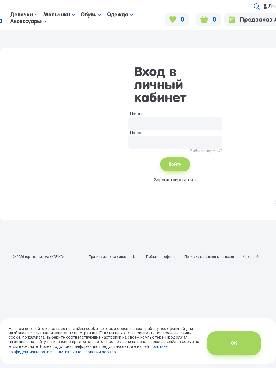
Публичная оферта (161, 256)
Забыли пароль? (205, 151)
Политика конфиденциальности (209, 256)
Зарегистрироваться (175, 180)
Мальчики (57, 14)
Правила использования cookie (113, 256)
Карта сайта (252, 256)
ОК (234, 343)
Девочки (22, 14)
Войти (175, 164)
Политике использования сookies (85, 352)
